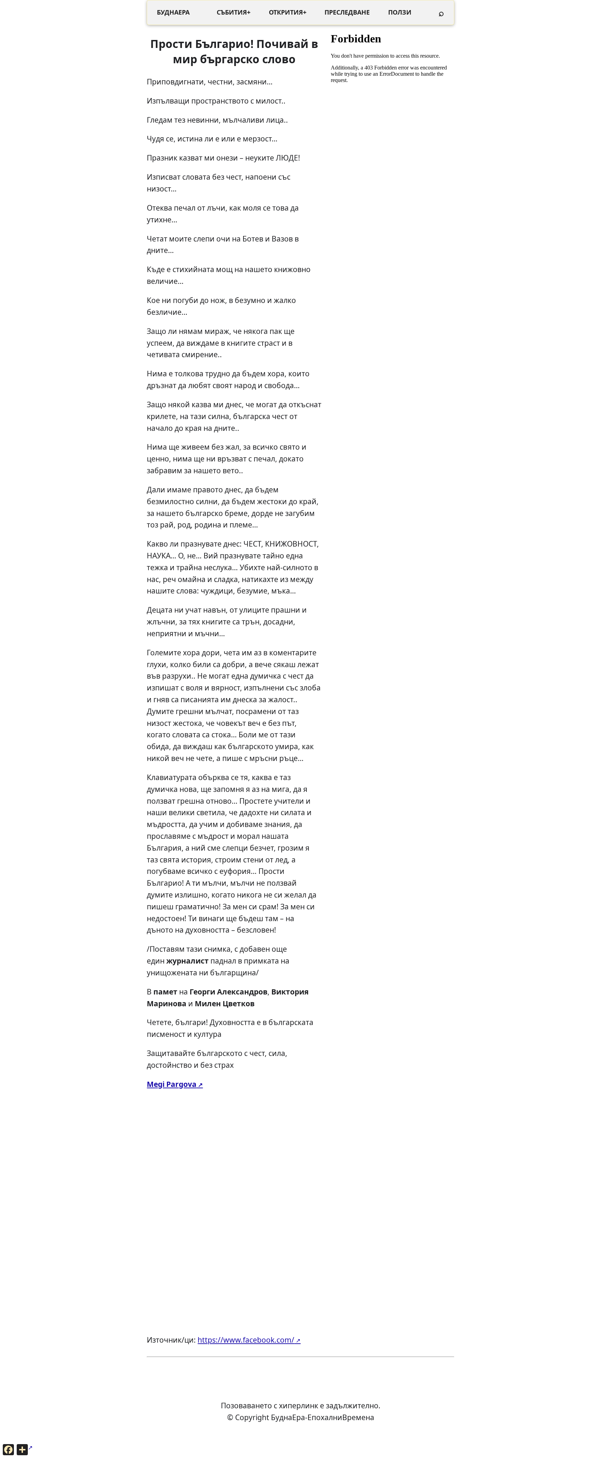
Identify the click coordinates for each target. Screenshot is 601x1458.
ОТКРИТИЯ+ (287, 12)
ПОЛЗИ (399, 12)
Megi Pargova (172, 1084)
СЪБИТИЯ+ (233, 12)
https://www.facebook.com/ (246, 1340)
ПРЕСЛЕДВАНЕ (347, 12)
